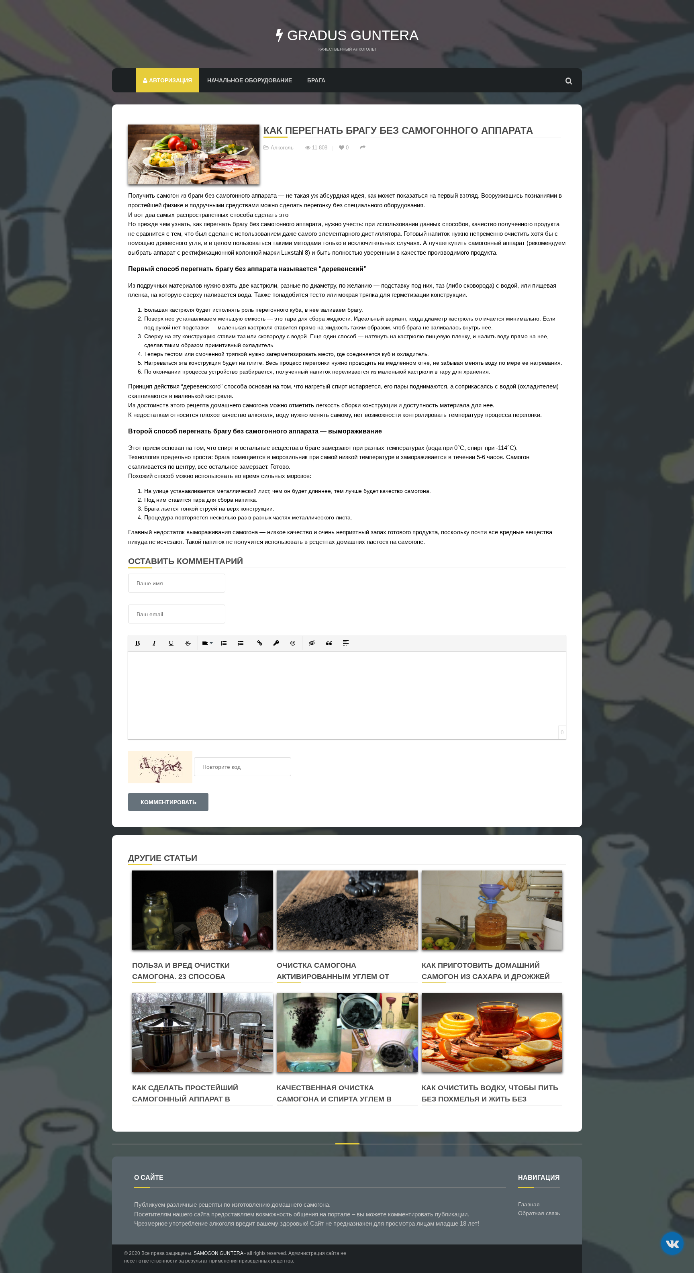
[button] (137, 643)
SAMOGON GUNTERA (218, 1253)
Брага (316, 80)
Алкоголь (282, 148)
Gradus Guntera (350, 35)
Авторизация (169, 80)
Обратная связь (539, 1213)
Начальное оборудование (249, 80)
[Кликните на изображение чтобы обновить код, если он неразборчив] (160, 767)
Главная (529, 1204)
